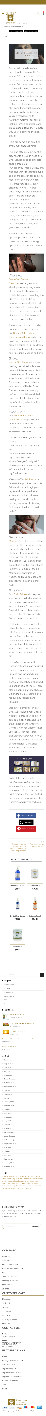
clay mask (19, 1186)
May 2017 (7, 1147)
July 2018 (7, 1121)
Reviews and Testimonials (13, 1269)
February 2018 (9, 1132)
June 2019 (8, 1109)
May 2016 (7, 1155)
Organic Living (9, 996)
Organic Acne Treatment (12, 1377)
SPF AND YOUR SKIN (17, 1031)
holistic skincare (20, 1176)
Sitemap (5, 1289)
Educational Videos (10, 1264)
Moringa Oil (15, 541)
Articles (5, 1385)
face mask (35, 1183)
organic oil (10, 1188)
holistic (4, 1176)
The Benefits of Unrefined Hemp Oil (22, 1023)
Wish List (6, 1303)
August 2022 (8, 1064)
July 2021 (7, 1067)
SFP (5, 1000)
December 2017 (10, 1136)
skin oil (4, 1188)
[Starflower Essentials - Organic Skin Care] (14, 13)
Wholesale (6, 1311)
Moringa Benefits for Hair (12, 1360)
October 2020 (9, 1083)
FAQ (4, 1273)
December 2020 (10, 1079)
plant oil (30, 1186)
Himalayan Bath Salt (9, 1046)
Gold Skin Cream (9, 1364)
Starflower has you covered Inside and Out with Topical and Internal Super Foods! (17, 846)
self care (15, 1181)
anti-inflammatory (33, 1179)
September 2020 (10, 1086)
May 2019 (7, 1113)
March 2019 (8, 1117)
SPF (5, 1004)
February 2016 (9, 1159)
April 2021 (7, 1071)
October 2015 (9, 1167)
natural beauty (16, 1183)
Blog (8, 23)
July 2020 (7, 1090)
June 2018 (8, 1125)
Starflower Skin (31, 31)
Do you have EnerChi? (17, 1014)
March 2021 (8, 1075)
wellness (26, 1181)
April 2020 (7, 1098)
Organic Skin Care (9, 1369)
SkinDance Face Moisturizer (35, 916)
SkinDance (30, 479)
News (4, 1389)
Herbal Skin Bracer (17, 916)
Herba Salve (17, 947)
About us (6, 1256)
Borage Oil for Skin (10, 1381)
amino (25, 1179)
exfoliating (12, 1186)
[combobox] (23, 975)
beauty (20, 1181)
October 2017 (9, 1140)
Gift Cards (6, 1315)
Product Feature (19, 23)
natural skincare (26, 1183)
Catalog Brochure (9, 1319)
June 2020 (8, 1094)
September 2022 (10, 1060)
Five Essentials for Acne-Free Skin (37, 844)
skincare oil (37, 1186)
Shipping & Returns (10, 1281)
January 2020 (9, 1102)
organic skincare (31, 1176)
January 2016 (9, 1163)
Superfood (7, 988)
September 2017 (10, 1144)
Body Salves (20, 594)
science (17, 1188)
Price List (6, 1323)
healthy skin (6, 1183)
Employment (7, 1285)
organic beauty (18, 1179)
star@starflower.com (9, 1336)
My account (7, 1299)
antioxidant (11, 1176)
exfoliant (5, 1186)
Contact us (6, 1260)
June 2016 (8, 1151)
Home (2, 23)
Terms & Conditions (10, 1277)
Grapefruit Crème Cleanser (17, 886)
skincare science (25, 1188)
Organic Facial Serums (11, 1373)
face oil (25, 1186)
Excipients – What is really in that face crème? (17, 1039)
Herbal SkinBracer (19, 362)
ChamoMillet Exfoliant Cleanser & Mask (35, 886)
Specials (5, 1307)
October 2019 (9, 1105)
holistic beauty (34, 1181)
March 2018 (8, 1128)
